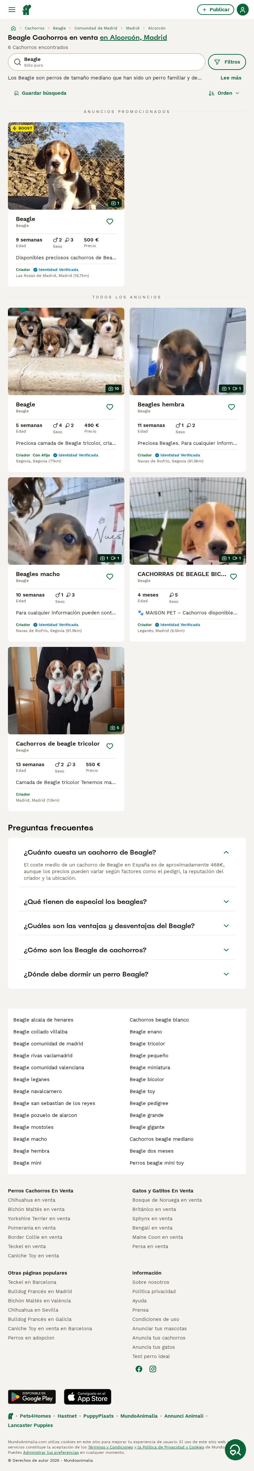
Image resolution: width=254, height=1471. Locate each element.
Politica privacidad (154, 1291)
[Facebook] (139, 1369)
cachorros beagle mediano (161, 1139)
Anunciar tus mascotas (159, 1329)
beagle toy (142, 1091)
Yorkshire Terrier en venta (39, 1219)
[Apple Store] (87, 1397)
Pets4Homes (35, 1416)
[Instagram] (152, 1369)
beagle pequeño (149, 1056)
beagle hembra (31, 1151)
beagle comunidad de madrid (48, 1044)
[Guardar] (109, 221)
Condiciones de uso (155, 1319)
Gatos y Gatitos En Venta (162, 1191)
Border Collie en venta (35, 1237)
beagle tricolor (147, 1044)
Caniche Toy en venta (33, 1256)
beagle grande (147, 1115)
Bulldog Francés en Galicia (39, 1319)
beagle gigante (147, 1127)
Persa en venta (150, 1246)
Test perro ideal (151, 1356)
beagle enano (146, 1032)
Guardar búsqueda (44, 93)
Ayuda (139, 1301)
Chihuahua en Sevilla (33, 1310)
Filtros (232, 62)
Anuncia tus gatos (153, 1347)
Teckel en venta (27, 1246)
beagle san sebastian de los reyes (54, 1103)
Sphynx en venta (152, 1219)
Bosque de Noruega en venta (167, 1200)
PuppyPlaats (98, 1416)
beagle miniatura (150, 1068)
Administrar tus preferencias (51, 1452)
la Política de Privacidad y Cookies (170, 1447)
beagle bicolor (147, 1079)
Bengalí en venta (152, 1228)
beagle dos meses (152, 1151)
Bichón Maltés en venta (36, 1209)
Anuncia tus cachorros (159, 1338)
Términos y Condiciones (110, 1447)
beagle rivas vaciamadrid (42, 1056)
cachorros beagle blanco (159, 1020)
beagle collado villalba (40, 1032)
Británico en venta (154, 1209)
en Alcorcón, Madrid (133, 37)
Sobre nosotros (150, 1282)
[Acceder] (243, 10)
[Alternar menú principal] (12, 9)
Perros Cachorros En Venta (40, 1191)
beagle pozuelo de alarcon (45, 1115)
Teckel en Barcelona (32, 1282)
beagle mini (27, 1163)
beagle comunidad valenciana (48, 1068)
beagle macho (30, 1139)
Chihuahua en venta (31, 1200)
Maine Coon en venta (157, 1237)
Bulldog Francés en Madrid (40, 1291)
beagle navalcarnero (37, 1091)
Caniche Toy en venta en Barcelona (50, 1329)
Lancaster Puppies (30, 1425)
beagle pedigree (149, 1103)
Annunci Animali (183, 1416)
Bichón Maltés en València (39, 1301)
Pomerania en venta (32, 1228)
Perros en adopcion (31, 1338)
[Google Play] (32, 1397)
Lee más (231, 78)
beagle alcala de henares (43, 1020)
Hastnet (67, 1416)
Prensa (140, 1310)
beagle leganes (31, 1079)
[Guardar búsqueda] (235, 1449)
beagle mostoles (33, 1127)
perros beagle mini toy (157, 1163)
